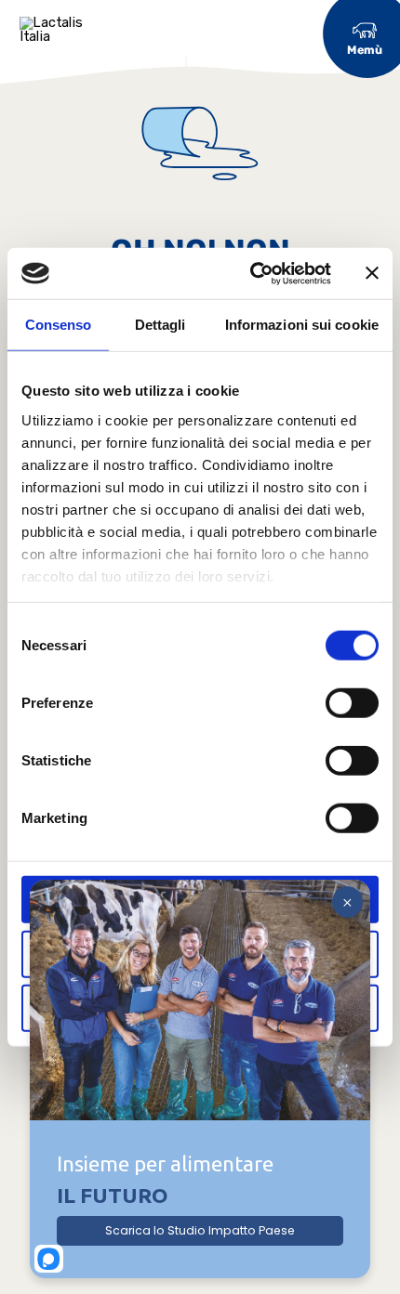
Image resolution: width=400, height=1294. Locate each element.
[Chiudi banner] (372, 273)
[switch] (352, 703)
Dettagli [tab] (160, 325)
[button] (364, 37)
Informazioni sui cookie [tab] (302, 325)
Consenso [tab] (58, 325)
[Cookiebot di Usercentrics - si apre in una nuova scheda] (251, 273)
